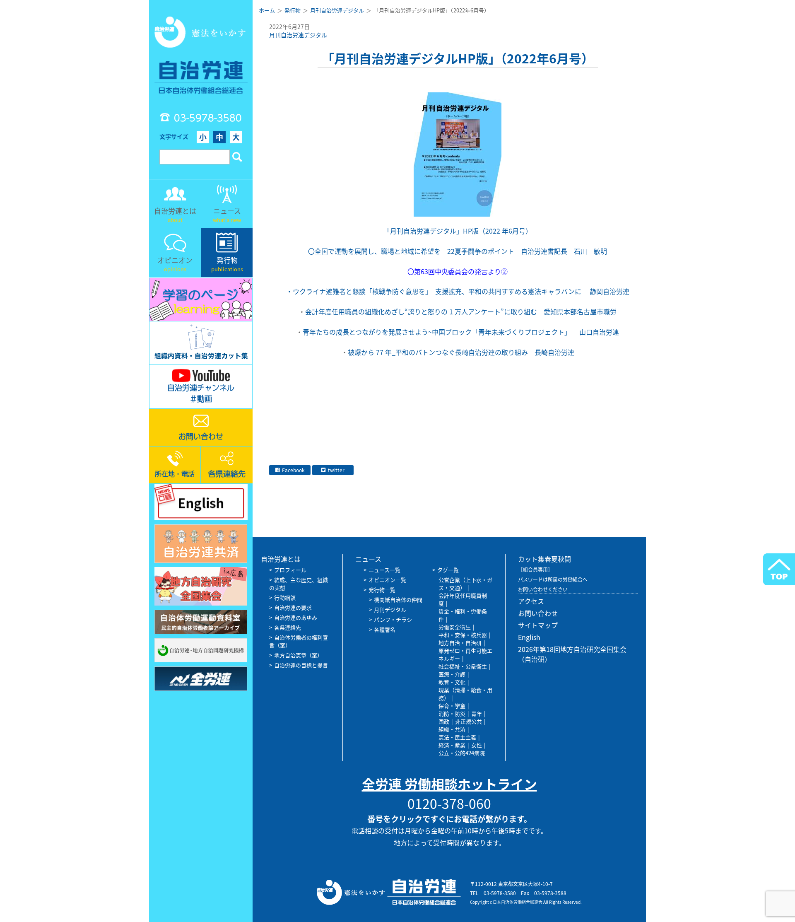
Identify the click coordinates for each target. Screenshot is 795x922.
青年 (476, 713)
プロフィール (290, 570)
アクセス (531, 601)
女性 (476, 745)
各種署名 (384, 629)
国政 (443, 721)
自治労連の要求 (293, 607)
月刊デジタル (390, 609)
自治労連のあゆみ (295, 617)
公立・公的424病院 (461, 753)
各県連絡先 (287, 627)
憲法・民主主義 (457, 737)
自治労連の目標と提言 (301, 665)
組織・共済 (451, 729)
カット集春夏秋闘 (544, 559)
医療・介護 (451, 674)
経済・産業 (451, 745)
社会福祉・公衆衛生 (462, 666)
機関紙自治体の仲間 (398, 599)
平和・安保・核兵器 (462, 635)
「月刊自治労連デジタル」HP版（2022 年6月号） (457, 231)
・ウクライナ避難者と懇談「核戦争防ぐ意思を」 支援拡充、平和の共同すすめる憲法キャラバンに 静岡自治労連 (457, 291)
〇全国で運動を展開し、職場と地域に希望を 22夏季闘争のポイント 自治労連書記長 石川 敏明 (457, 251)
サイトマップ (538, 625)
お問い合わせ (538, 613)
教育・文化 (451, 682)
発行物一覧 (382, 590)
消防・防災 (451, 713)
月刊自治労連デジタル (298, 35)
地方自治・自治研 (460, 643)
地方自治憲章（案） (298, 655)
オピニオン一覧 (387, 580)
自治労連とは (281, 559)
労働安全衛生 (454, 627)
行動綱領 (285, 597)
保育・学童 (451, 706)
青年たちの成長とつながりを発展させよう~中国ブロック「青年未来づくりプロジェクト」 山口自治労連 (474, 332)
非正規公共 (468, 721)
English (529, 637)
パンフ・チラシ (393, 619)
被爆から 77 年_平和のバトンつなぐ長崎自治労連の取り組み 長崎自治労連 (521, 352)
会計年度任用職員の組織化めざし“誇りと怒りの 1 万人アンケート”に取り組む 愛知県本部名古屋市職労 (477, 311)
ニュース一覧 (384, 570)
